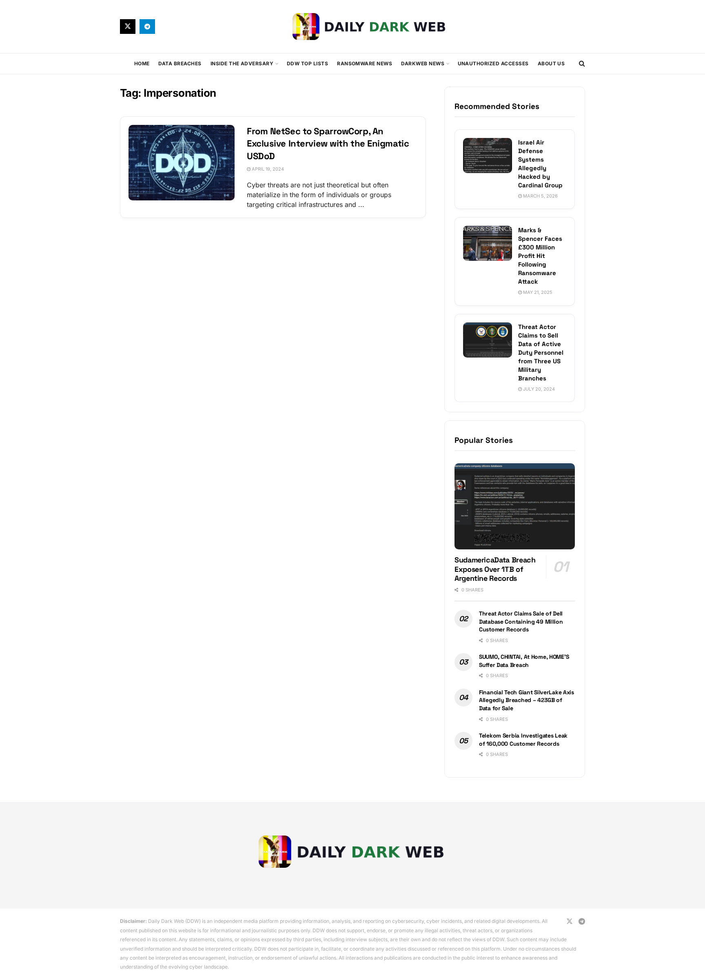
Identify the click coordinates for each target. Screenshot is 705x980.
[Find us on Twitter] (127, 26)
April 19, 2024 (267, 169)
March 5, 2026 (540, 196)
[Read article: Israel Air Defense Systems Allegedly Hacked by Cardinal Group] (487, 155)
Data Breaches (179, 63)
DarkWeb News (422, 63)
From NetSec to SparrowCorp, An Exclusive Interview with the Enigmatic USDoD (328, 143)
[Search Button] (582, 63)
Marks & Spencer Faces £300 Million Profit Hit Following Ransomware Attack (540, 255)
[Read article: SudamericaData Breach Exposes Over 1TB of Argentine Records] (514, 506)
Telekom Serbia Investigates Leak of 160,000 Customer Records (523, 739)
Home (142, 63)
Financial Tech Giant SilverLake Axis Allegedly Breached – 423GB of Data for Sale (526, 700)
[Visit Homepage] (370, 26)
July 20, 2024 (538, 389)
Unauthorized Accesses (493, 63)
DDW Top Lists (307, 63)
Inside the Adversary (242, 63)
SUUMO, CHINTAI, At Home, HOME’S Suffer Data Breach (524, 661)
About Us (551, 63)
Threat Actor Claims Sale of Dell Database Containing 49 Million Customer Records (521, 621)
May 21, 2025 (537, 292)
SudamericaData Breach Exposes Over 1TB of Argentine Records (494, 569)
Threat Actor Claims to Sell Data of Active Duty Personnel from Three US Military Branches (540, 352)
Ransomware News (364, 63)
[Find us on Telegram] (147, 26)
